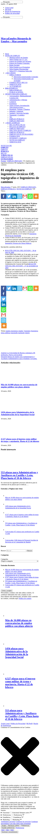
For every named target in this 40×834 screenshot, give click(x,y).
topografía (14, 333)
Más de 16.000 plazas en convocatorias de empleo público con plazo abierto (19, 385)
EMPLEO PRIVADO (16, 121)
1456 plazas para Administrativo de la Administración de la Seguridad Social (17, 413)
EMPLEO (5, 150)
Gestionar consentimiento (9, 832)
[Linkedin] (14, 196)
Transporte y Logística (16, 115)
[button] (20, 756)
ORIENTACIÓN (15, 84)
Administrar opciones (8, 821)
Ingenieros (34, 331)
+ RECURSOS (10, 73)
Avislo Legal (5, 723)
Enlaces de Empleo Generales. (19, 63)
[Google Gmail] (25, 196)
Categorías (4, 559)
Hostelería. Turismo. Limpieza (19, 109)
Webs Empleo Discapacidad (18, 69)
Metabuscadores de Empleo (18, 57)
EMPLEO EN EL (7, 158)
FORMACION (14, 136)
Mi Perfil (8, 9)
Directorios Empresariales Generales (26, 77)
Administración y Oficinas (18, 100)
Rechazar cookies (13, 825)
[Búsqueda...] (2, 2)
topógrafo (21, 333)
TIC (10, 117)
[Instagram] (19, 196)
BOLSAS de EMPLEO (17, 127)
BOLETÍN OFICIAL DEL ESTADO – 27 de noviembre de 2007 (21, 266)
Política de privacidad (12, 13)
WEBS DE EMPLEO (12, 56)
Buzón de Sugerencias (12, 11)
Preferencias (25, 825)
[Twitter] (9, 196)
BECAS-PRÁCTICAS (17, 125)
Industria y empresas (16, 111)
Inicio (7, 54)
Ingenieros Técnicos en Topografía (20, 235)
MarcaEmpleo (6, 187)
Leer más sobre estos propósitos (20, 823)
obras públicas (5, 333)
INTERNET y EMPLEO (18, 138)
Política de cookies (25, 598)
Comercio (12, 102)
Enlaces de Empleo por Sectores (20, 61)
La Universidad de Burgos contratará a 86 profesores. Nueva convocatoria (18, 354)
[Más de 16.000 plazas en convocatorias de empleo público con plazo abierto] (7, 496)
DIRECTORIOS (15, 75)
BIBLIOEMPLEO (11, 88)
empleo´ (21, 331)
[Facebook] (3, 196)
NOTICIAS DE (6, 146)
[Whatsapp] (30, 196)
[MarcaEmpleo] (11, 50)
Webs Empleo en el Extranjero (19, 67)
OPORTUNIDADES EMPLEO (16, 94)
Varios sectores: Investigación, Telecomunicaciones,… (19, 106)
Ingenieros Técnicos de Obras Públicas (18, 243)
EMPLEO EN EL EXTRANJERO (21, 134)
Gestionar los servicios (23, 821)
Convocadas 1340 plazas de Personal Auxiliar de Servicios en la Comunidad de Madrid (21, 541)
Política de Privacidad (18, 723)
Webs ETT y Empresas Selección (20, 71)
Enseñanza (13, 104)
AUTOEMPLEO (15, 86)
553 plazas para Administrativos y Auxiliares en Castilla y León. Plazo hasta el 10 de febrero (19, 475)
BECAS (7, 154)
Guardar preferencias (8, 828)
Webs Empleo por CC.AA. (18, 59)
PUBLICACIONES (16, 92)
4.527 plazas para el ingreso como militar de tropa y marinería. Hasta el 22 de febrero (20, 440)
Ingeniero (27, 331)
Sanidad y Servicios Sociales (19, 113)
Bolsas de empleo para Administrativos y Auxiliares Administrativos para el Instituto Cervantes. (19, 358)
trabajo (27, 333)
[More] (36, 196)
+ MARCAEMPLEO (12, 123)
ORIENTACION (15, 142)
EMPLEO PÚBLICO (16, 119)
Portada (3, 161)
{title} (3, 830)
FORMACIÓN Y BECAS (18, 82)
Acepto (4, 825)
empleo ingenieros (12, 331)
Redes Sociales (14, 65)
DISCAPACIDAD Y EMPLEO (20, 130)
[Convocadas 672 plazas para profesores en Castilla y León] (7, 530)
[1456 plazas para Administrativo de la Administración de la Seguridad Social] (7, 504)
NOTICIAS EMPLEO (17, 140)
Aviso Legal (9, 8)
